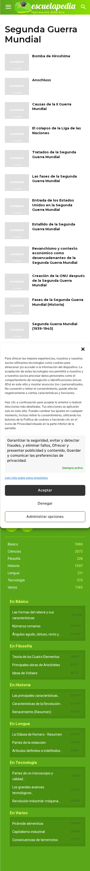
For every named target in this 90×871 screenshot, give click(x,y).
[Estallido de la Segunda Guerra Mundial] (17, 230)
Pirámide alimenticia (27, 823)
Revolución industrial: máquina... (36, 801)
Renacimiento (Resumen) (31, 712)
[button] (82, 349)
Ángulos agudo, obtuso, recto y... (36, 634)
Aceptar (45, 490)
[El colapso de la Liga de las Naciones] (17, 134)
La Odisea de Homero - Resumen (37, 734)
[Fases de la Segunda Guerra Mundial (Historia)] (17, 306)
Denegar (45, 503)
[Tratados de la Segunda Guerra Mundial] (17, 158)
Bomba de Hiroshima (51, 56)
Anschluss (41, 80)
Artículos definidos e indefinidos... (37, 751)
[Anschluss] (17, 86)
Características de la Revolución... (37, 704)
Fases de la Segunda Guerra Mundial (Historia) (57, 302)
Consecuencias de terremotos (35, 840)
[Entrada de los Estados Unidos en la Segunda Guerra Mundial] (17, 206)
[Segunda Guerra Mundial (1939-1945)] (17, 330)
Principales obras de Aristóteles (36, 665)
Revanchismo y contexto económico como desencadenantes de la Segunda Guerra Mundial (55, 255)
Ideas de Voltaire (24, 673)
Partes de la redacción (29, 742)
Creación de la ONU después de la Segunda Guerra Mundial (58, 280)
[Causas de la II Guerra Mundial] (17, 110)
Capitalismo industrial (28, 832)
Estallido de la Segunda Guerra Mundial (53, 226)
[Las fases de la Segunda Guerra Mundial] (17, 182)
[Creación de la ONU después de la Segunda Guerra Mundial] (17, 282)
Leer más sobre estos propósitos (26, 477)
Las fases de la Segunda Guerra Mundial (54, 178)
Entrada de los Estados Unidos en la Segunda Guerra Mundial (53, 205)
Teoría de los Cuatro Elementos (36, 657)
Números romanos (26, 626)
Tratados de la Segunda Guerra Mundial (54, 154)
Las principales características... (36, 696)
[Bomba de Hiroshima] (17, 62)
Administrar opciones (45, 516)
